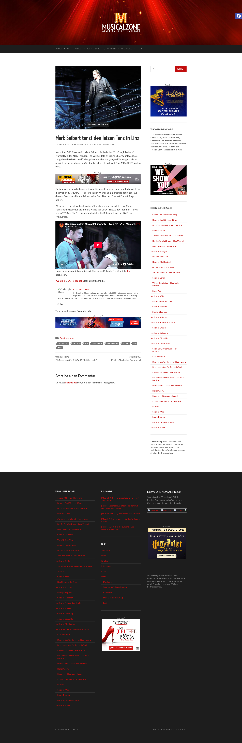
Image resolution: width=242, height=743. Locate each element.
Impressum (108, 592)
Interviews (126, 49)
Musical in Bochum (158, 306)
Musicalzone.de (70, 730)
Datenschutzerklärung (113, 597)
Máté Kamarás (113, 344)
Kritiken (111, 49)
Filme (139, 49)
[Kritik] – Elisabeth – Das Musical (126, 358)
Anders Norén (170, 730)
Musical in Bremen (158, 327)
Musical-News (62, 49)
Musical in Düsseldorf (159, 338)
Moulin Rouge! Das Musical (164, 246)
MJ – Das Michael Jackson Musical (167, 225)
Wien (60, 348)
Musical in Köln (157, 296)
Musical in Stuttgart (159, 251)
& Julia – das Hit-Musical (163, 267)
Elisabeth (77, 344)
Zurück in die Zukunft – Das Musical (168, 235)
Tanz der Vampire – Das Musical (166, 272)
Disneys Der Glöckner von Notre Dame (169, 362)
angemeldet (71, 382)
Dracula (155, 406)
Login (105, 603)
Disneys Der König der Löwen (165, 220)
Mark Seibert (97, 344)
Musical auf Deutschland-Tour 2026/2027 (73, 629)
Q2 (69, 280)
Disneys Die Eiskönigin (162, 262)
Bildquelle (78, 280)
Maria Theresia (158, 417)
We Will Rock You (160, 256)
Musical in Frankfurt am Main (163, 322)
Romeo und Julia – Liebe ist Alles (166, 372)
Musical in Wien (157, 411)
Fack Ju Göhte (158, 356)
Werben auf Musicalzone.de (115, 587)
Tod (135, 344)
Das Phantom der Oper (162, 301)
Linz (86, 344)
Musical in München (159, 317)
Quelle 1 (60, 280)
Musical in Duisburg (159, 333)
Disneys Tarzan (158, 230)
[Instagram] (58, 304)
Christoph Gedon (81, 144)
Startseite (105, 550)
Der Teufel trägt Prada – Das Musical (168, 241)
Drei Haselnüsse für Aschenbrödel (167, 367)
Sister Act (156, 291)
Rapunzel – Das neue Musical (165, 396)
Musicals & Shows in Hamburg (163, 214)
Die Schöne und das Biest (163, 422)
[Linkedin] (61, 304)
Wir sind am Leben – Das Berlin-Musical (74, 566)
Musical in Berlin (157, 278)
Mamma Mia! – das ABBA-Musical (167, 385)
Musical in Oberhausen (160, 343)
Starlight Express (159, 312)
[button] (238, 16)
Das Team (107, 582)
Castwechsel (63, 344)
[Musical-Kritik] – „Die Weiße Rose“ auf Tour (120, 513)
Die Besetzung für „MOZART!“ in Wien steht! (76, 358)
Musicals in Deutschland (87, 49)
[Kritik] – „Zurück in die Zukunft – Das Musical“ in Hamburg (117, 528)
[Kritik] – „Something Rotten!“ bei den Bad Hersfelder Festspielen (119, 507)
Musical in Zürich (157, 427)
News (72, 338)
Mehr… (104, 576)
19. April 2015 (62, 144)
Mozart (126, 344)
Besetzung (64, 338)
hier (129, 271)
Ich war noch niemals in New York (166, 401)
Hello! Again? (158, 390)
